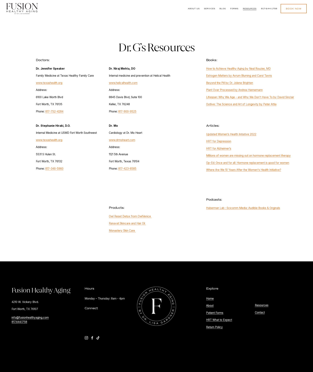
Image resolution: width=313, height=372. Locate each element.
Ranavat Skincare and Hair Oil (127, 223)
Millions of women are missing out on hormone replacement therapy (248, 155)
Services (209, 9)
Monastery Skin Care (122, 230)
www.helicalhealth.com (123, 83)
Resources (250, 9)
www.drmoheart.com (122, 140)
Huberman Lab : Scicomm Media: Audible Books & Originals (243, 208)
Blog (223, 9)
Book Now (293, 8)
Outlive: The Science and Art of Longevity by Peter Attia (241, 104)
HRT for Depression (218, 141)
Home (210, 298)
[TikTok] (98, 338)
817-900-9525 (127, 111)
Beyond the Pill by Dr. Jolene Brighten (229, 83)
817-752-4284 (54, 111)
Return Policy (214, 327)
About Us (194, 9)
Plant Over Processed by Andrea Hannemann (234, 90)
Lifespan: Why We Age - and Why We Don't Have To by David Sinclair (250, 97)
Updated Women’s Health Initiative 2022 (231, 134)
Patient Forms (214, 313)
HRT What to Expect (219, 320)
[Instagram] (86, 338)
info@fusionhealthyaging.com (30, 317)
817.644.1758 (19, 322)
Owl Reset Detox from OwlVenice (130, 216)
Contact (260, 312)
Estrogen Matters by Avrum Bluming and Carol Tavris (239, 75)
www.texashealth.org (49, 83)
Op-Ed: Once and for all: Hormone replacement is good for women (247, 162)
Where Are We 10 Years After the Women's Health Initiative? (243, 170)
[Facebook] (92, 338)
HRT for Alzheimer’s (218, 148)
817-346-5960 (54, 168)
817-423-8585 (127, 168)
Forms (234, 9)
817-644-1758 (269, 9)
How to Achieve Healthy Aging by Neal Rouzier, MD (238, 68)
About (210, 305)
